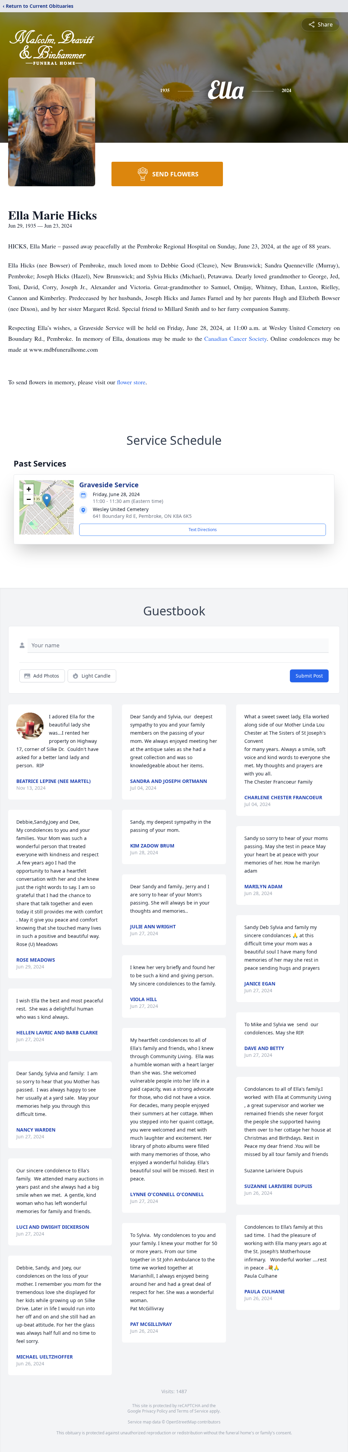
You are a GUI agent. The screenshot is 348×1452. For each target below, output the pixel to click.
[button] (46, 500)
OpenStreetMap (181, 1422)
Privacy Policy (155, 1411)
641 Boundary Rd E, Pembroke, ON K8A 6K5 (142, 516)
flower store (131, 382)
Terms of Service (192, 1411)
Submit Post (309, 675)
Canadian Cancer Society (235, 338)
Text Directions (203, 529)
